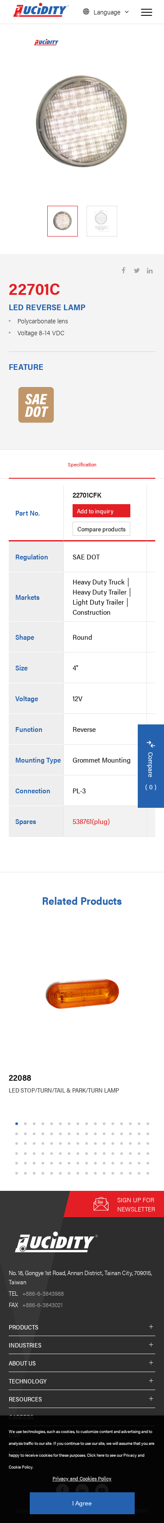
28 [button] (114, 1133)
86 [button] (62, 1173)
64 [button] (149, 1153)
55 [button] (70, 1153)
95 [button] (140, 1173)
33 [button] (18, 1143)
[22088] (82, 993)
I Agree (82, 1503)
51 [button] (35, 1153)
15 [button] (140, 1124)
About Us (22, 1362)
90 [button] (97, 1173)
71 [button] (70, 1163)
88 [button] (79, 1173)
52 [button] (44, 1153)
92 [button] (114, 1173)
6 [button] (60, 1124)
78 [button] (132, 1163)
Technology (28, 1380)
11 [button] (105, 1124)
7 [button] (68, 1124)
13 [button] (123, 1124)
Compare (151, 771)
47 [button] (140, 1143)
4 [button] (42, 1124)
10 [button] (97, 1124)
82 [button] (27, 1173)
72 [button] (79, 1163)
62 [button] (132, 1153)
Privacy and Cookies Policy (82, 1478)
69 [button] (53, 1163)
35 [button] (35, 1143)
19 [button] (35, 1133)
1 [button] (16, 1124)
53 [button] (53, 1153)
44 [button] (114, 1143)
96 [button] (149, 1173)
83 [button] (35, 1173)
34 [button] (27, 1143)
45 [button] (123, 1143)
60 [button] (114, 1153)
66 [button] (27, 1163)
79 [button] (140, 1163)
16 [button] (149, 1124)
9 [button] (86, 1124)
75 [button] (105, 1163)
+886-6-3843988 (36, 1293)
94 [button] (132, 1173)
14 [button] (132, 1124)
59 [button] (105, 1153)
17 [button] (18, 1133)
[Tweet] (136, 270)
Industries (25, 1344)
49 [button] (18, 1153)
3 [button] (33, 1124)
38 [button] (62, 1143)
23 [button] (70, 1133)
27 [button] (105, 1133)
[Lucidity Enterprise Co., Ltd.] (55, 1259)
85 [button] (53, 1173)
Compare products (101, 528)
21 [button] (53, 1133)
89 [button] (88, 1173)
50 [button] (27, 1153)
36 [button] (44, 1143)
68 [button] (44, 1163)
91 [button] (105, 1173)
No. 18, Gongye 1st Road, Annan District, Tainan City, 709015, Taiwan (80, 1277)
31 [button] (140, 1133)
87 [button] (70, 1173)
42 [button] (97, 1143)
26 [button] (97, 1133)
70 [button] (62, 1163)
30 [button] (132, 1133)
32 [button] (149, 1133)
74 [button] (97, 1163)
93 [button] (123, 1173)
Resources (25, 1398)
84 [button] (44, 1173)
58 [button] (97, 1153)
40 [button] (79, 1143)
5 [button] (51, 1124)
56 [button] (79, 1153)
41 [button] (88, 1143)
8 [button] (77, 1124)
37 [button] (53, 1143)
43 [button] (105, 1143)
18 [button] (27, 1133)
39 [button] (70, 1143)
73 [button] (88, 1163)
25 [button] (88, 1133)
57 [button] (88, 1153)
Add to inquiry (95, 510)
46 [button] (132, 1143)
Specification (82, 464)
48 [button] (149, 1143)
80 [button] (149, 1163)
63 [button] (140, 1153)
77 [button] (123, 1163)
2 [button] (25, 1124)
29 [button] (123, 1133)
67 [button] (35, 1163)
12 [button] (114, 1124)
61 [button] (123, 1153)
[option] (82, 123)
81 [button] (18, 1173)
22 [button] (62, 1133)
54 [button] (62, 1153)
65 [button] (18, 1163)
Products (23, 1326)
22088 (20, 1077)
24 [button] (79, 1133)
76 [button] (114, 1163)
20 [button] (44, 1133)
